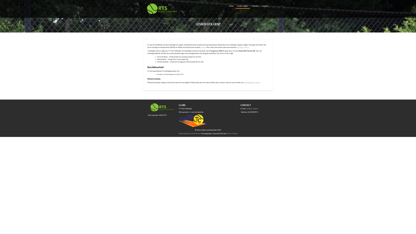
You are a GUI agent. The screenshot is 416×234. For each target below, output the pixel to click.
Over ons (255, 6)
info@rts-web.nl (243, 47)
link (189, 112)
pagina (203, 47)
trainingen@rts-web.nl (252, 82)
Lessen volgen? (242, 6)
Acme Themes (232, 133)
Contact (265, 6)
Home (231, 6)
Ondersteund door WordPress (189, 133)
